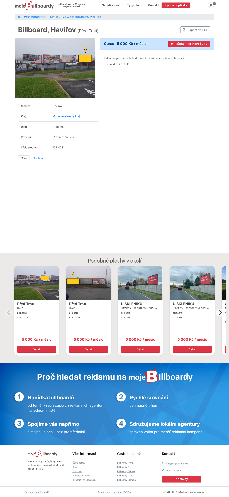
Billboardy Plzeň (125, 475)
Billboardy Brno (124, 467)
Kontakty (182, 479)
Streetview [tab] (38, 158)
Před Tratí (25, 304)
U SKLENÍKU (131, 304)
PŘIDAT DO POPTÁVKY (191, 44)
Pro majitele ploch (81, 475)
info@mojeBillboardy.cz (177, 463)
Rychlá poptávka (175, 5)
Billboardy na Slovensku (84, 480)
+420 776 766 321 (174, 470)
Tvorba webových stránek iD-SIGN (114, 492)
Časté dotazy (78, 463)
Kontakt (153, 5)
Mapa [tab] (24, 158)
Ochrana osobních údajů (37, 492)
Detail (37, 349)
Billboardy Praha (125, 463)
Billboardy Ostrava (126, 471)
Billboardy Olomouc (126, 480)
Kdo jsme (77, 471)
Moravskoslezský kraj (66, 116)
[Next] (220, 313)
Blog (74, 467)
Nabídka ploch (111, 5)
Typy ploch (134, 5)
